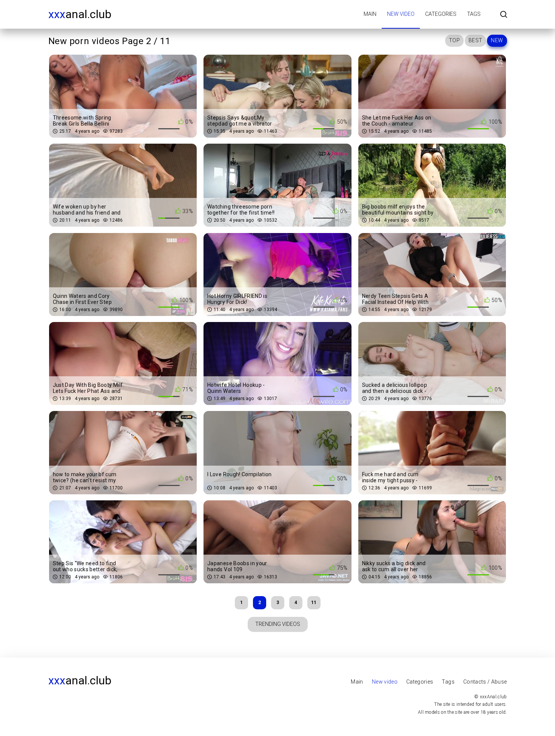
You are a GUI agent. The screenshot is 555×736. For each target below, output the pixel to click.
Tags (474, 14)
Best (475, 40)
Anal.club (79, 14)
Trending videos (277, 624)
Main (370, 14)
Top (454, 40)
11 (313, 602)
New (497, 40)
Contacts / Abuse (485, 682)
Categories (440, 14)
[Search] (503, 15)
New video (401, 14)
